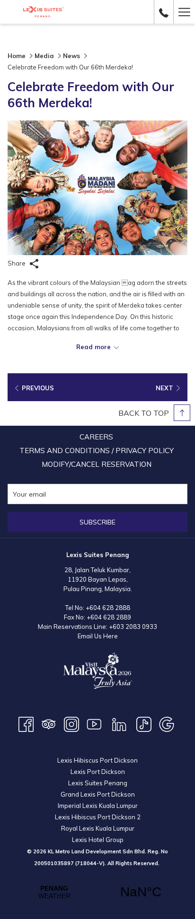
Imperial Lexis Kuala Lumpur (98, 805)
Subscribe (97, 522)
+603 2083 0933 (133, 626)
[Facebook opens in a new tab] (26, 723)
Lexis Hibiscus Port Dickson (97, 760)
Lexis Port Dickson (98, 771)
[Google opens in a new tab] (166, 723)
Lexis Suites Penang (97, 783)
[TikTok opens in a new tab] (143, 723)
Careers (96, 436)
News (71, 56)
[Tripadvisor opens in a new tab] (48, 723)
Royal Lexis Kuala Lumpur (97, 828)
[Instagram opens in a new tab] (71, 723)
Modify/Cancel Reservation (96, 464)
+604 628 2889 (109, 617)
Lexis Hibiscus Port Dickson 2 (98, 817)
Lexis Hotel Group (98, 839)
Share (17, 263)
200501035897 (54, 863)
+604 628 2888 (108, 607)
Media (44, 56)
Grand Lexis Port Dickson (98, 794)
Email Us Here (98, 636)
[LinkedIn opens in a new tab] (119, 723)
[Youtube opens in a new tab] (94, 723)
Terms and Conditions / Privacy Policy (96, 450)
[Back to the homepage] (43, 12)
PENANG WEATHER (97, 892)
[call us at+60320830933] (163, 11)
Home (17, 56)
